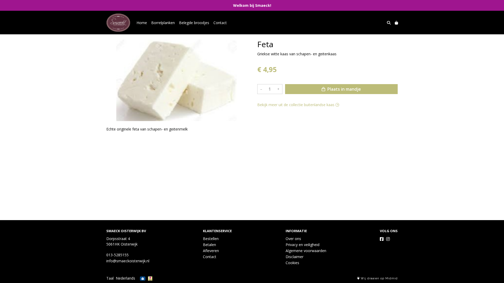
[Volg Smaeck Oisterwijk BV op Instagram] (388, 239)
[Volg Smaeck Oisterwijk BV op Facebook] (382, 239)
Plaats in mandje (343, 89)
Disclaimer (294, 256)
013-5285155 (117, 254)
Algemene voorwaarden (306, 250)
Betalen (209, 244)
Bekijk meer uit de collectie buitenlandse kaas (296, 104)
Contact (220, 22)
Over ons (293, 238)
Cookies (292, 262)
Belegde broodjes (194, 22)
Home (141, 22)
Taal (110, 278)
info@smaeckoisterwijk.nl (127, 260)
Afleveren (211, 250)
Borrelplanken (163, 22)
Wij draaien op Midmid (379, 278)
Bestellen (211, 238)
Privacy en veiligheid (302, 244)
